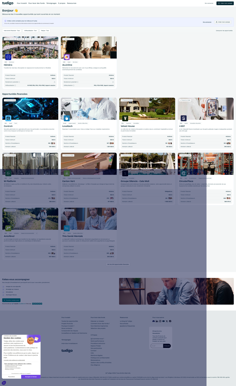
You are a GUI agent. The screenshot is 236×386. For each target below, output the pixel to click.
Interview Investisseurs (69, 343)
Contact (93, 350)
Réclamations (95, 360)
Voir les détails (30, 108)
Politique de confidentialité (100, 358)
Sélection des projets (98, 328)
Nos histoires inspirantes (99, 326)
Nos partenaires (96, 348)
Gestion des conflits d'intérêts (101, 362)
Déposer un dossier (97, 321)
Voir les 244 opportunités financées (118, 264)
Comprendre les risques (69, 331)
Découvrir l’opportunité (30, 47)
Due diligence (95, 365)
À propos (61, 3)
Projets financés (67, 323)
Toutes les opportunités (69, 321)
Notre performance (97, 341)
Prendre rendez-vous (12, 300)
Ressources (71, 3)
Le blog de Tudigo (126, 321)
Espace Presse (96, 346)
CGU (92, 353)
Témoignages (51, 3)
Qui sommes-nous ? (97, 339)
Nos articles (124, 323)
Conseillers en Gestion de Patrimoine (74, 333)
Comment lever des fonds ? (100, 323)
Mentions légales (96, 355)
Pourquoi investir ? (67, 326)
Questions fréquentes (127, 326)
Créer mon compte (226, 3)
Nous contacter (66, 328)
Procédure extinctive (98, 343)
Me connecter (209, 3)
